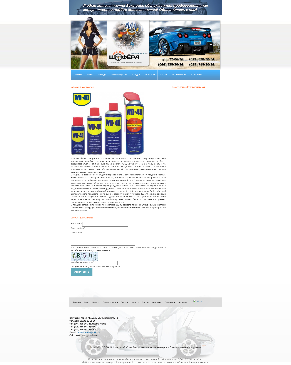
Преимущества (119, 74)
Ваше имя (76, 223)
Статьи (163, 74)
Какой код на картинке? (83, 262)
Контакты (196, 74)
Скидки (136, 74)
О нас (90, 74)
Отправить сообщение (176, 302)
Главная (78, 74)
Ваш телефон (78, 228)
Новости (150, 74)
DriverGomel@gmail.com (89, 332)
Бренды (102, 74)
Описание (76, 232)
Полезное (177, 74)
